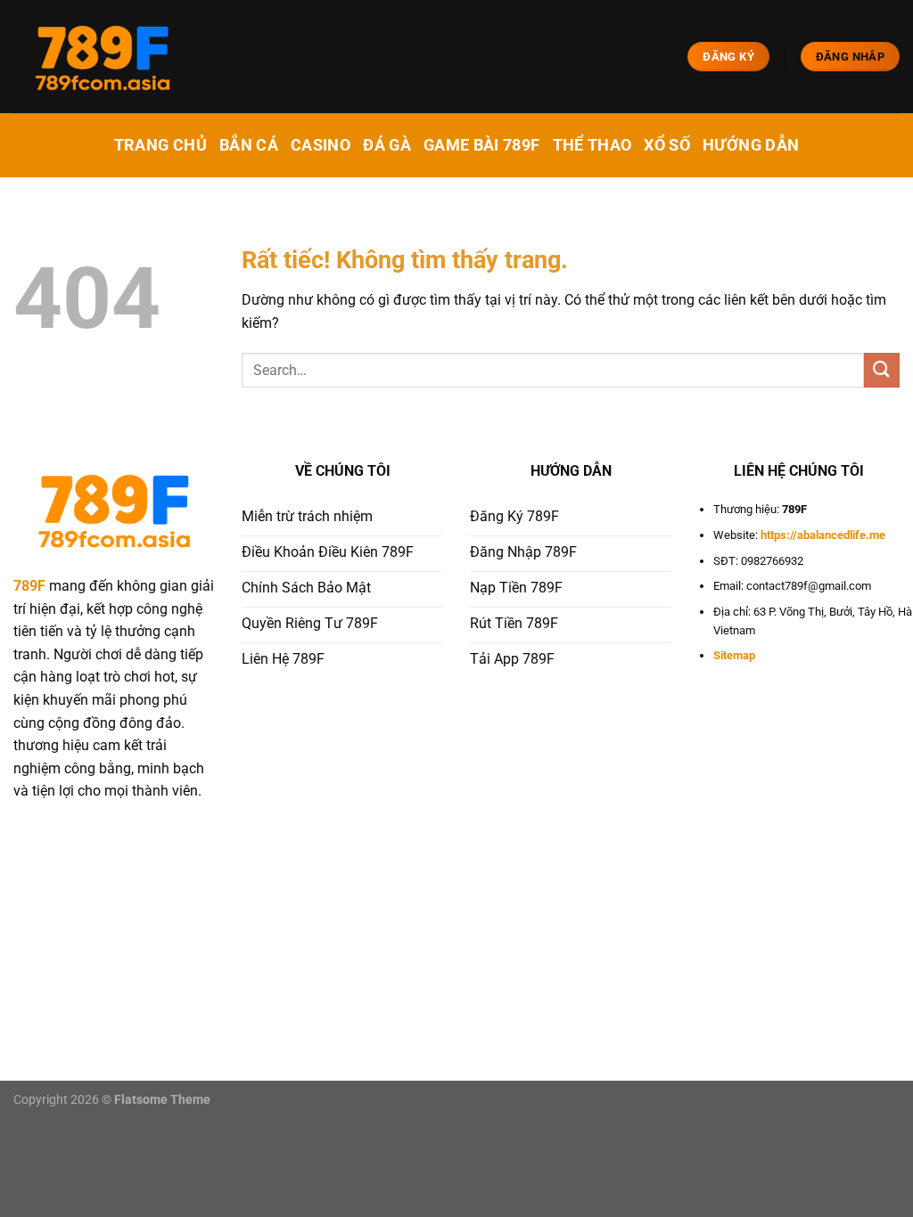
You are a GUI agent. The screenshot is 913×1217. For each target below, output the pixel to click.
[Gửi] (882, 370)
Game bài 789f (482, 145)
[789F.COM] (102, 57)
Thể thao (592, 145)
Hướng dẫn (751, 145)
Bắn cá (248, 145)
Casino (320, 145)
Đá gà (387, 145)
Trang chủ (160, 145)
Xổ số (667, 145)
